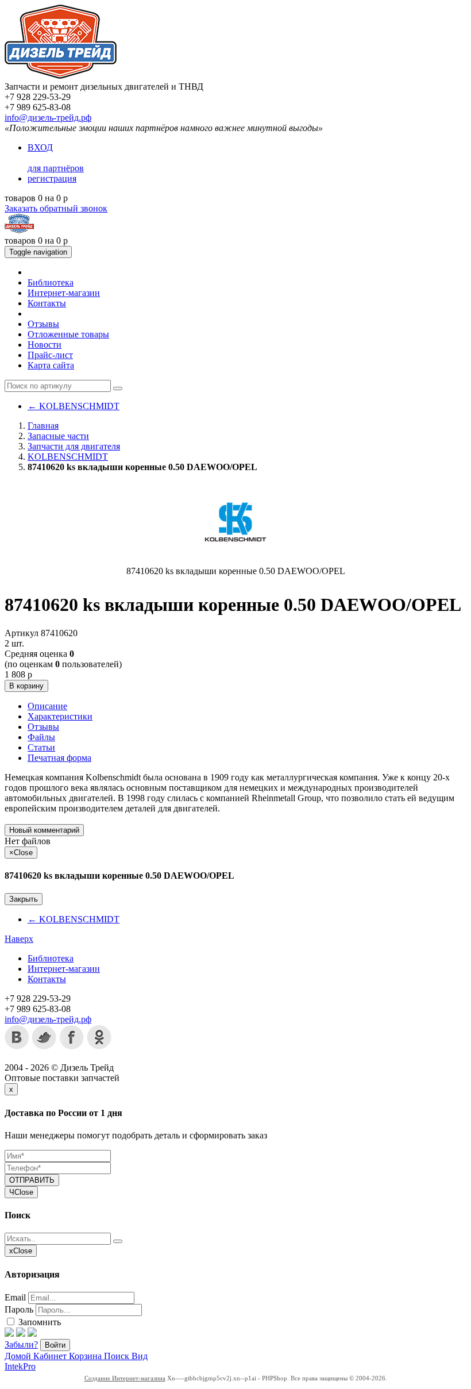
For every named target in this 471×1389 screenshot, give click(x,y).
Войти (55, 1345)
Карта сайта (51, 365)
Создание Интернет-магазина (124, 1378)
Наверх (19, 939)
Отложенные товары (68, 334)
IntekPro (20, 1366)
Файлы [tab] (41, 737)
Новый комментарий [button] (44, 830)
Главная (43, 425)
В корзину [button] (26, 686)
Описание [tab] (47, 706)
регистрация (52, 178)
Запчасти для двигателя (74, 446)
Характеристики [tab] (60, 716)
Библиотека (51, 282)
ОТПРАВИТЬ (32, 1180)
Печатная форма (59, 758)
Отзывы (43, 324)
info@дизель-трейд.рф (48, 117)
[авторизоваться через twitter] (20, 1333)
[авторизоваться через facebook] (9, 1333)
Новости (44, 344)
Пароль (19, 1309)
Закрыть (23, 899)
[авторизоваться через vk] (32, 1333)
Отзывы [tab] (43, 727)
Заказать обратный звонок (56, 208)
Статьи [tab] (41, 747)
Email (15, 1297)
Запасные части (58, 436)
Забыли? (21, 1344)
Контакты (47, 303)
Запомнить (38, 1322)
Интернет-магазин (64, 293)
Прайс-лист (50, 355)
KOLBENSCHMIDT (73, 406)
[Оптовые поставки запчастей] (61, 76)
